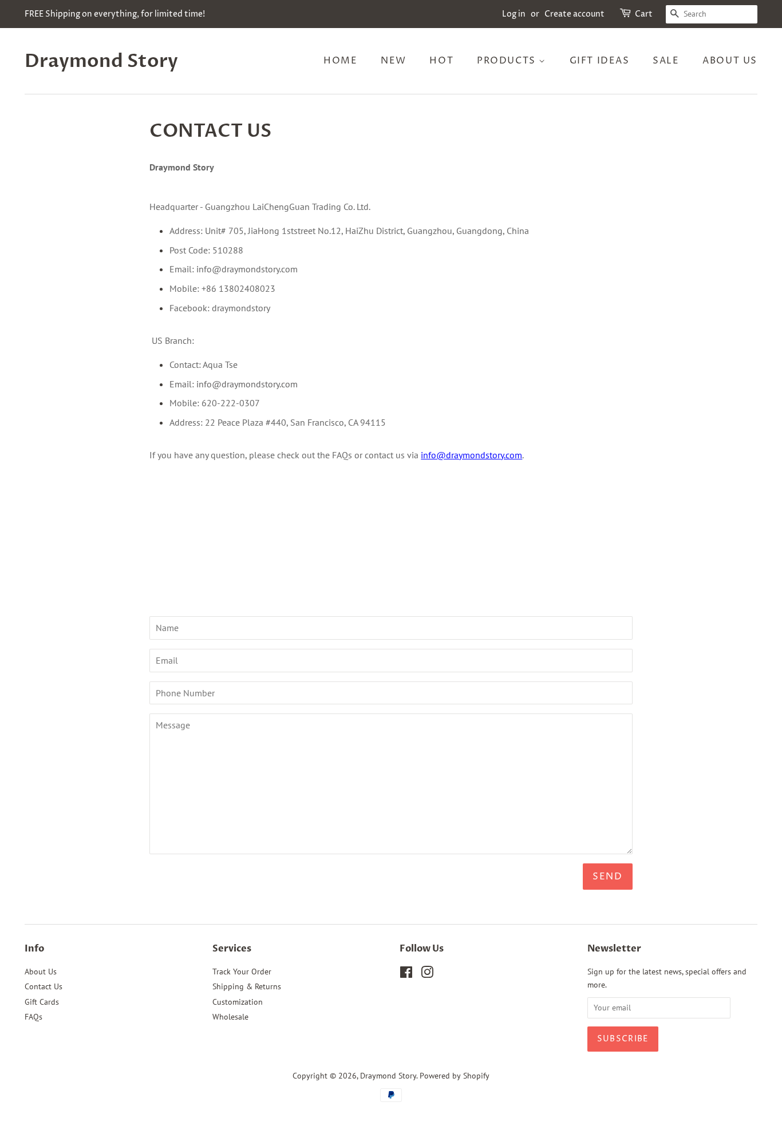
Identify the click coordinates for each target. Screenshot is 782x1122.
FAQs (33, 1017)
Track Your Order (241, 971)
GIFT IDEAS (600, 60)
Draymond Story (101, 61)
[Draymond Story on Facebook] (406, 974)
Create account (574, 14)
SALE (666, 60)
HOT (441, 60)
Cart (644, 14)
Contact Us (43, 986)
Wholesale (230, 1017)
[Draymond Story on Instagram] (427, 974)
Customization (237, 1002)
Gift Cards (42, 1002)
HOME (340, 60)
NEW (393, 60)
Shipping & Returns (246, 986)
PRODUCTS (508, 60)
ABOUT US (729, 60)
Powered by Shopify (454, 1076)
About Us (41, 971)
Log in (514, 14)
